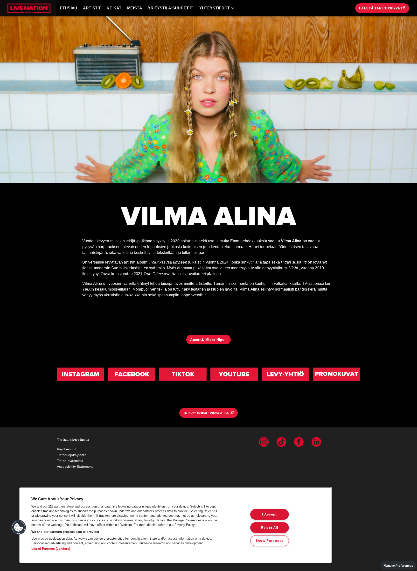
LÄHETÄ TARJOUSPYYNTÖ (382, 8)
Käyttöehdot (66, 449)
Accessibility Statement (75, 466)
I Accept (269, 514)
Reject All (269, 527)
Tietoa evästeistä (70, 461)
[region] (175, 525)
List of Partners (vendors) (50, 548)
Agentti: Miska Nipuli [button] (208, 339)
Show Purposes (270, 541)
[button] (28, 8)
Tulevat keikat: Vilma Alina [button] (206, 413)
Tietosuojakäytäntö (71, 455)
